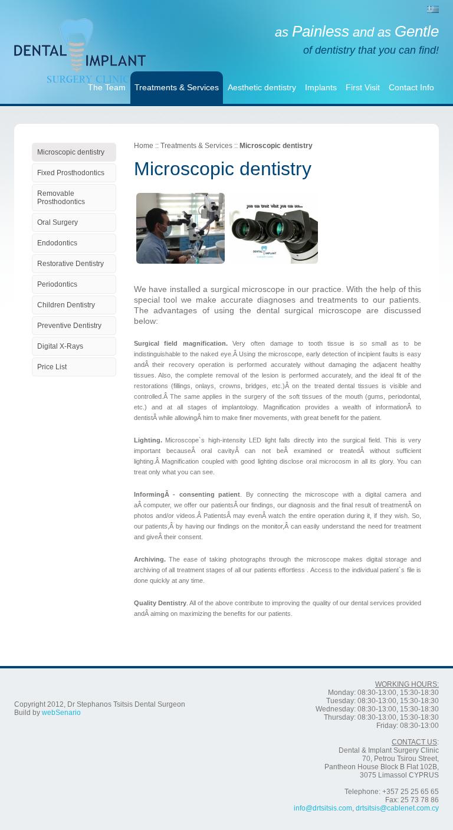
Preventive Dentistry (69, 325)
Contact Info (411, 87)
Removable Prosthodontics (61, 197)
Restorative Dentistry (70, 264)
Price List (52, 367)
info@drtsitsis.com (323, 808)
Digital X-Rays (60, 346)
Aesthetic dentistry (262, 87)
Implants (321, 87)
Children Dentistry (66, 305)
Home (143, 146)
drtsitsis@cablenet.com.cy (397, 808)
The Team (107, 87)
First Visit (363, 87)
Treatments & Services (176, 87)
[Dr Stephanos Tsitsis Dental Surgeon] (80, 38)
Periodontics (57, 284)
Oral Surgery (57, 222)
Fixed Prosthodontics (70, 173)
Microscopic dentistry (70, 152)
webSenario (61, 712)
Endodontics (57, 243)
